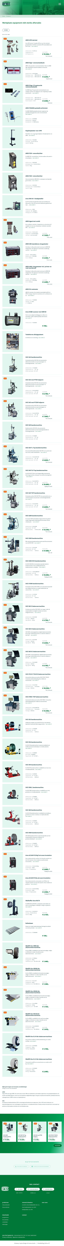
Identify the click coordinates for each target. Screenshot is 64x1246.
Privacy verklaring (7, 1237)
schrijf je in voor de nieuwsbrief (41, 1166)
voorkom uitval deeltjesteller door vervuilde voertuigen (31, 1205)
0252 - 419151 (19, 1191)
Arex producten (6, 1205)
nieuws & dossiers (27, 1202)
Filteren (6, 30)
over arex (45, 1202)
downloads (5, 1215)
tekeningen (5, 1224)
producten (5, 1202)
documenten (5, 1219)
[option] (9, 1132)
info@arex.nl (34, 1191)
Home (3, 16)
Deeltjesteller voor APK (27, 1209)
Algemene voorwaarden (19, 1237)
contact (49, 1191)
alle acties (57, 1145)
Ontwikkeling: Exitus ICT (43, 1243)
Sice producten (5, 1207)
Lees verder (34, 46)
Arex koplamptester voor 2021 (29, 1207)
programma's (5, 1217)
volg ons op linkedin (22, 1166)
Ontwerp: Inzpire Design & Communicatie (24, 1243)
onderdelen (5, 1222)
